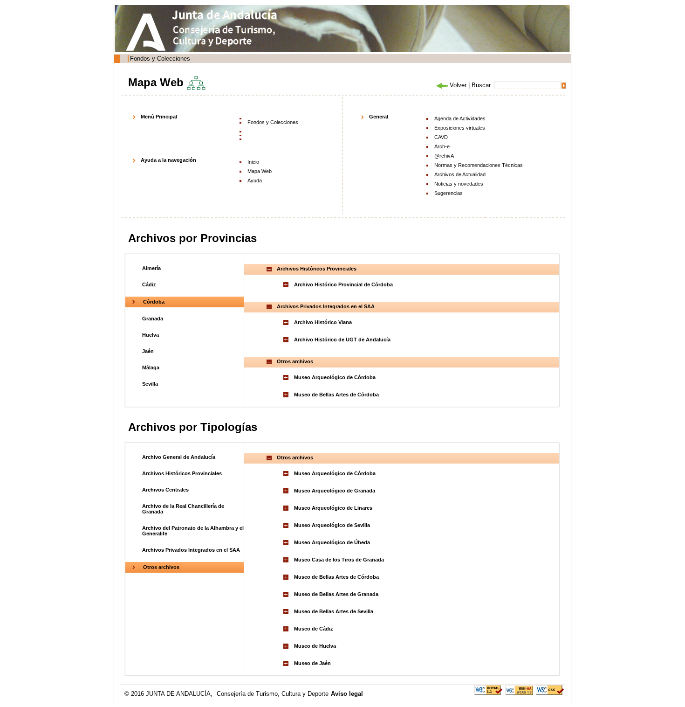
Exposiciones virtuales (459, 128)
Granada (152, 318)
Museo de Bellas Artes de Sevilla (333, 611)
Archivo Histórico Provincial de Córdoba (343, 284)
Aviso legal (347, 693)
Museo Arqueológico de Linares (333, 508)
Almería (151, 268)
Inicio (253, 162)
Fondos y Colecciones (160, 58)
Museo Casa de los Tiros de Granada (339, 559)
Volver (458, 85)
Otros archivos (161, 567)
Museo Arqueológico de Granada (334, 490)
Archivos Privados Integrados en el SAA (191, 550)
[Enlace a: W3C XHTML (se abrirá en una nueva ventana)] (488, 689)
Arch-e (442, 146)
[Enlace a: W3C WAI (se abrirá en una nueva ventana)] (519, 689)
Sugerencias (448, 193)
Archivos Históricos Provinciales (182, 473)
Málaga (150, 367)
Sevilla (150, 384)
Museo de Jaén (312, 663)
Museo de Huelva (315, 646)
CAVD (441, 137)
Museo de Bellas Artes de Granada (336, 594)
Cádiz (149, 284)
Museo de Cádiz (313, 628)
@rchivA (444, 156)
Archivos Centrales (165, 489)
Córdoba (153, 302)
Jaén (148, 351)
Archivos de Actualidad (460, 174)
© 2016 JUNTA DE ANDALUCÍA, (169, 693)
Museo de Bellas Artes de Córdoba (336, 394)
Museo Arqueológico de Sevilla (332, 525)
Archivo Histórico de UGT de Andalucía (342, 339)
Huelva (150, 335)
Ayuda (254, 180)
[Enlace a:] (287, 284)
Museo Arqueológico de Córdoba (335, 377)
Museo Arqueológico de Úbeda (332, 542)
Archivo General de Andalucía (178, 457)
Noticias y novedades (458, 184)
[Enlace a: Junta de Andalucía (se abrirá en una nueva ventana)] (148, 32)
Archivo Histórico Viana (323, 322)
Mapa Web (259, 171)
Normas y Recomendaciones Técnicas (478, 165)
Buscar (481, 85)
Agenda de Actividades (460, 118)
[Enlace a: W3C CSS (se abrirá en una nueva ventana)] (550, 689)
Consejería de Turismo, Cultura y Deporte (273, 693)
